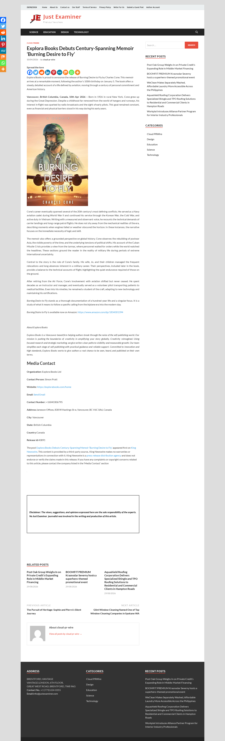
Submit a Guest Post (135, 7)
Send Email (39, 394)
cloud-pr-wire (49, 59)
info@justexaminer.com (45, 693)
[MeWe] (59, 72)
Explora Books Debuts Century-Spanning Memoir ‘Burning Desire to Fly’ (74, 447)
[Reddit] (41, 72)
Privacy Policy (105, 7)
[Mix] (65, 72)
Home (44, 7)
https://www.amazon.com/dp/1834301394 (100, 312)
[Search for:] (171, 45)
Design (65, 32)
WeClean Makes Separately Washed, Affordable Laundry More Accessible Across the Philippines (170, 86)
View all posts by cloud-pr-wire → (65, 633)
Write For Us (119, 7)
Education (49, 32)
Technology (81, 32)
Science (33, 32)
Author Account (153, 7)
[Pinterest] (53, 72)
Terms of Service (90, 7)
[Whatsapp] (71, 72)
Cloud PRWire (33, 43)
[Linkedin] (47, 72)
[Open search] (196, 32)
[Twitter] (35, 72)
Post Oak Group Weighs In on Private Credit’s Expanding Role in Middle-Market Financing (44, 577)
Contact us (64, 7)
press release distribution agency (104, 455)
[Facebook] (29, 72)
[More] (77, 72)
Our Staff (76, 7)
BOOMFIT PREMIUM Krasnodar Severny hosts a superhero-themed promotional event (81, 577)
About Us (54, 7)
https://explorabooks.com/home (54, 386)
